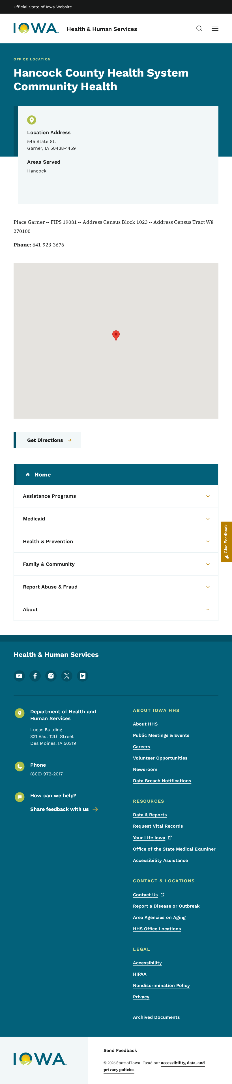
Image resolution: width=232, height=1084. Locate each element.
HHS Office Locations (157, 928)
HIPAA (140, 974)
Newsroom (145, 769)
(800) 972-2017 (46, 774)
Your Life (149, 837)
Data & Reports (150, 814)
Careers (141, 746)
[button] (116, 335)
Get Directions (45, 440)
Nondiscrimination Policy (161, 985)
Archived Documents (156, 1017)
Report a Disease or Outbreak (166, 906)
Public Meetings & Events (161, 735)
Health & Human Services (102, 29)
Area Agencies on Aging (159, 917)
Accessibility (147, 962)
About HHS (145, 724)
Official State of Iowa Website (43, 7)
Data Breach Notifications (162, 780)
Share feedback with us (59, 809)
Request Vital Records (158, 826)
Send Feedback (120, 1050)
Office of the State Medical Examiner (174, 849)
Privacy (141, 996)
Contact (145, 894)
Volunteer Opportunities (160, 758)
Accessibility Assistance (160, 860)
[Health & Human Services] (36, 28)
